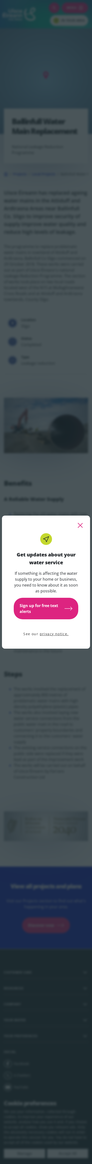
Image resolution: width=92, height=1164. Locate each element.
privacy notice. (54, 634)
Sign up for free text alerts (39, 608)
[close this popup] (80, 525)
